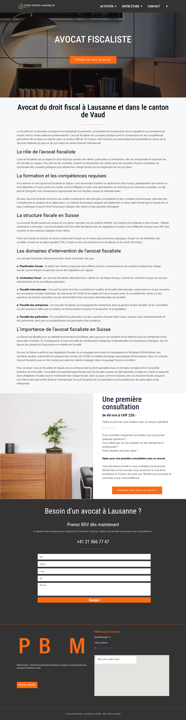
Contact (154, 6)
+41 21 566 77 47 (104, 648)
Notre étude (130, 6)
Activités (106, 6)
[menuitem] (167, 6)
